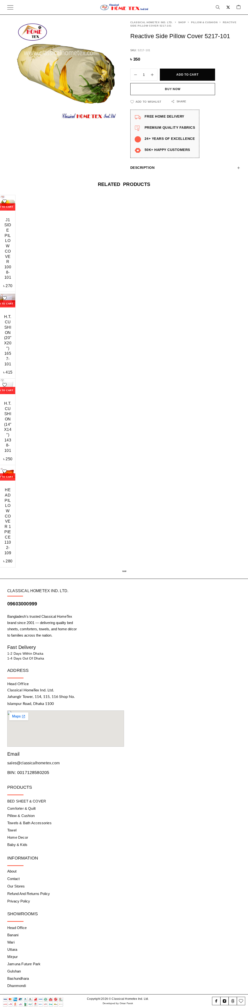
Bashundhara (18, 978)
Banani (12, 935)
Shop (182, 22)
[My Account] (228, 7)
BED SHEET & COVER (26, 801)
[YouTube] (241, 1001)
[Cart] (238, 7)
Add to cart (187, 74)
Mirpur (12, 957)
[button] (124, 571)
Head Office (17, 928)
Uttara (12, 949)
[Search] (218, 7)
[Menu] (10, 7)
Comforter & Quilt (21, 808)
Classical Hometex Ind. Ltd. (151, 22)
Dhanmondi (16, 986)
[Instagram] (224, 1001)
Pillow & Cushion (204, 22)
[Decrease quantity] (134, 74)
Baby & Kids (17, 845)
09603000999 (22, 603)
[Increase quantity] (154, 74)
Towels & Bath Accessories (29, 823)
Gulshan (14, 971)
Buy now (172, 89)
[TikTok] (233, 1001)
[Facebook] (216, 1001)
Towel (11, 830)
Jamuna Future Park (23, 964)
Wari (11, 942)
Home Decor (17, 837)
